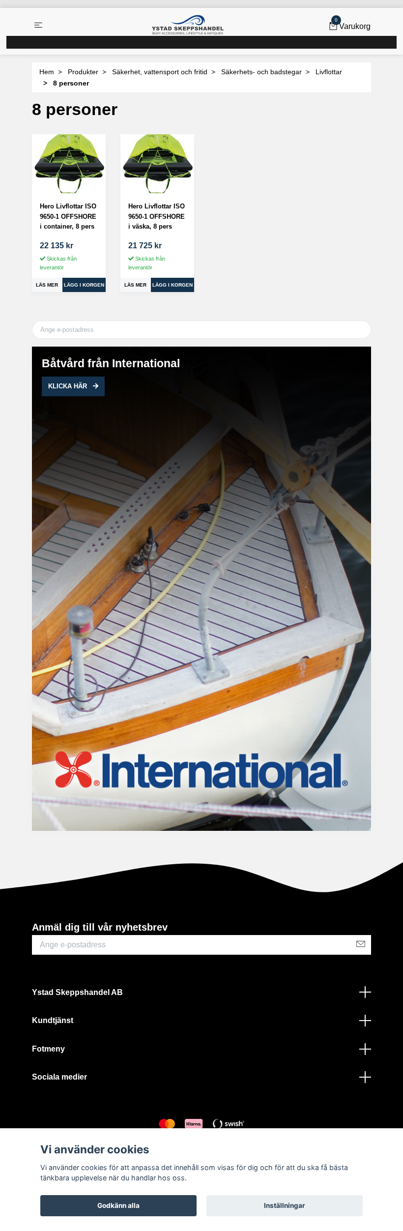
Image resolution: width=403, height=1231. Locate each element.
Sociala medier (59, 1077)
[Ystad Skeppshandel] (188, 25)
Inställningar (284, 1205)
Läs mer (47, 285)
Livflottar (329, 72)
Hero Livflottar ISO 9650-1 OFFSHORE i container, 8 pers (68, 217)
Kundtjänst (52, 1020)
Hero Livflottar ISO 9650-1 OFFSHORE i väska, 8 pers (156, 217)
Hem (46, 72)
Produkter (83, 72)
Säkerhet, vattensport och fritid (159, 72)
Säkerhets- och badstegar (261, 72)
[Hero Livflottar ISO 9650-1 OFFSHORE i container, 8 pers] (69, 163)
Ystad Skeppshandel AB (77, 992)
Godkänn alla (118, 1205)
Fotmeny (48, 1049)
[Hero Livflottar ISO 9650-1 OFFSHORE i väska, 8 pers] (157, 163)
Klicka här (68, 386)
